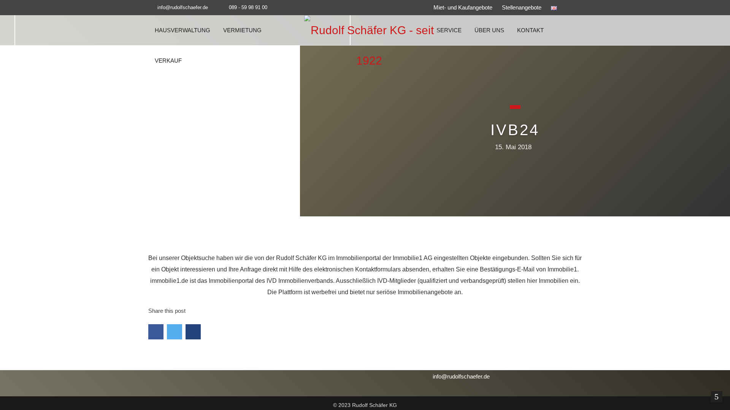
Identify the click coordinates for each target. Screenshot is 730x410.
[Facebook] (576, 7)
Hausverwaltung (182, 30)
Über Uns (489, 30)
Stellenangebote (521, 7)
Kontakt (530, 30)
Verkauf (168, 60)
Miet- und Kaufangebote (462, 7)
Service (449, 30)
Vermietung (242, 30)
